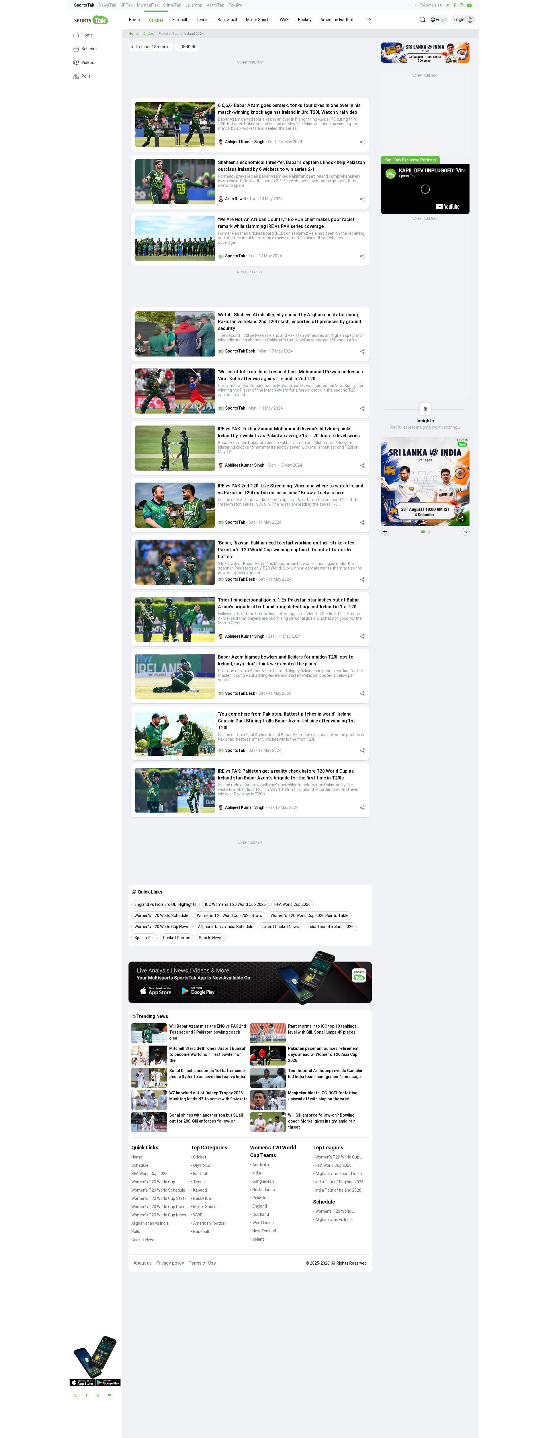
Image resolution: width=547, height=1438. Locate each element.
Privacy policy (170, 1263)
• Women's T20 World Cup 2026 (336, 1157)
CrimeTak (172, 5)
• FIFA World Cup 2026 (332, 1165)
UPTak (126, 5)
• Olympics (200, 1165)
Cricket (148, 34)
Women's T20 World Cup (153, 1182)
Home (87, 35)
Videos (87, 62)
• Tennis (198, 1182)
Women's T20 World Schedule (158, 1190)
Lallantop (193, 5)
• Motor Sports (204, 1206)
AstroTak (215, 5)
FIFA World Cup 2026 (149, 1173)
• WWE (196, 1215)
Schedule (90, 48)
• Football (199, 1173)
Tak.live (235, 5)
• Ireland (257, 1239)
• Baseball (200, 1231)
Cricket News (143, 1240)
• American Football (208, 1223)
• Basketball (202, 1198)
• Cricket (198, 1157)
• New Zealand (263, 1231)
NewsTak (107, 5)
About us (143, 1263)
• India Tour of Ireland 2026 (337, 1190)
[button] (134, 20)
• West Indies (262, 1222)
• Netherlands (262, 1189)
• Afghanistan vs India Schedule (333, 1220)
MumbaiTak (148, 5)
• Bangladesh (262, 1181)
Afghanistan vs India (150, 1223)
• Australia (259, 1164)
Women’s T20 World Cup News (158, 1215)
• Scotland (259, 1214)
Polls (86, 76)
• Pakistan (259, 1198)
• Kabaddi (199, 1190)
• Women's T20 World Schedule (332, 1211)
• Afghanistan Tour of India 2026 (337, 1174)
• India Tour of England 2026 (338, 1182)
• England (258, 1206)
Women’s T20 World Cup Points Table (159, 1207)
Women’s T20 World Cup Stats (159, 1198)
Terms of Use (202, 1263)
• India (255, 1173)
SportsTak (84, 5)
